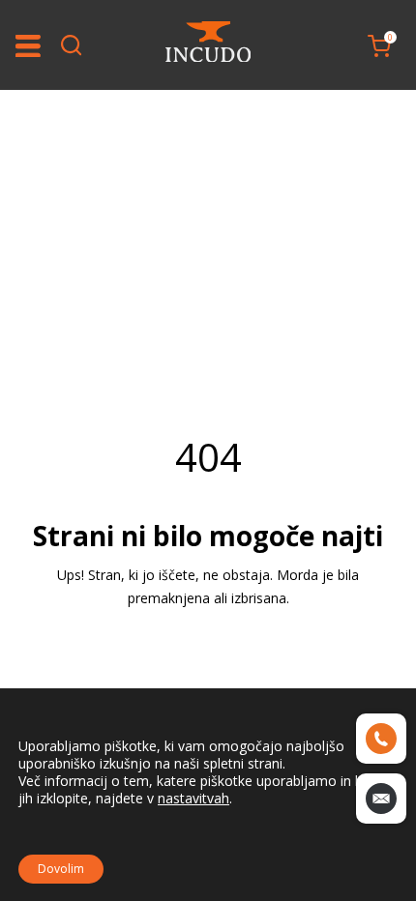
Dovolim (61, 868)
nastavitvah (193, 798)
